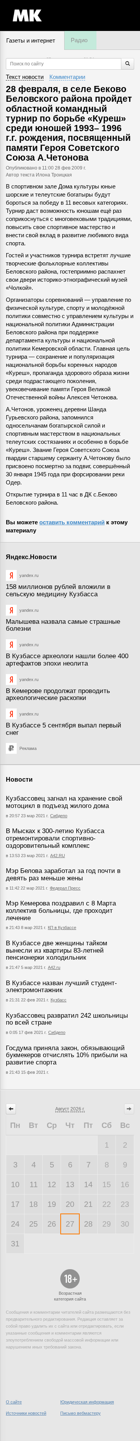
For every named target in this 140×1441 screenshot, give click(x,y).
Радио (79, 40)
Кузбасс (58, 1000)
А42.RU (57, 855)
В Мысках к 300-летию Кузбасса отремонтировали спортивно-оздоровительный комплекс (55, 838)
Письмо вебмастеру (80, 1413)
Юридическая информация (87, 1402)
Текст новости (25, 77)
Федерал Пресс (65, 888)
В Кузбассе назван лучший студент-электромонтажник (61, 986)
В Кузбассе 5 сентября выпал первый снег (63, 729)
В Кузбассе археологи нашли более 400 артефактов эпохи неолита (67, 659)
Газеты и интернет (30, 40)
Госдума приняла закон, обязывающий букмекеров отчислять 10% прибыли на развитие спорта (66, 1055)
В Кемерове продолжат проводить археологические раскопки (58, 694)
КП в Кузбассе (62, 927)
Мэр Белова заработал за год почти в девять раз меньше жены (63, 874)
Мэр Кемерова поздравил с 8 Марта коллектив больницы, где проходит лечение (61, 910)
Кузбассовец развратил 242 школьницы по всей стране (67, 1019)
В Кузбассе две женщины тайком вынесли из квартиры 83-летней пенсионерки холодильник (56, 950)
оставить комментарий (72, 522)
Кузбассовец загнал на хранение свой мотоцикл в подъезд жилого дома (64, 802)
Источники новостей (26, 1413)
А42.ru (54, 967)
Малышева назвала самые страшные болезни (63, 625)
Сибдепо (58, 815)
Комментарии (67, 77)
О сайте (14, 1402)
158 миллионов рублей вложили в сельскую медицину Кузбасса (58, 590)
